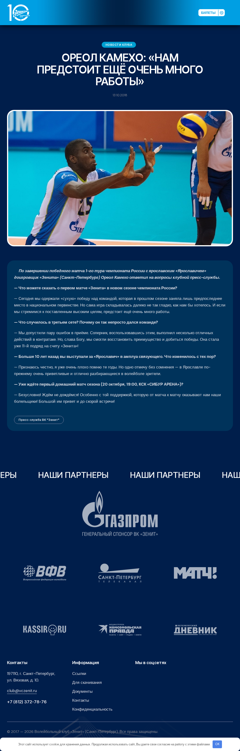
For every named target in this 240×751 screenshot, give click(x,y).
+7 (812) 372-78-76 (27, 702)
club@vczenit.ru (22, 690)
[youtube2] (152, 12)
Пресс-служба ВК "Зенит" (39, 420)
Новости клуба (118, 44)
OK (217, 744)
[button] (235, 12)
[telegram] (167, 12)
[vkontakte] (144, 12)
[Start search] (181, 12)
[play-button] (159, 12)
